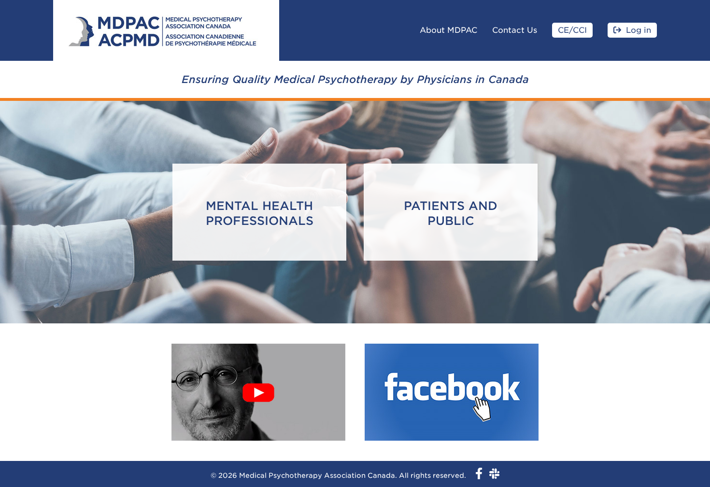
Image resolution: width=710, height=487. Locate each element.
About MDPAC (448, 30)
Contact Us (514, 30)
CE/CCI (572, 30)
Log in (638, 30)
